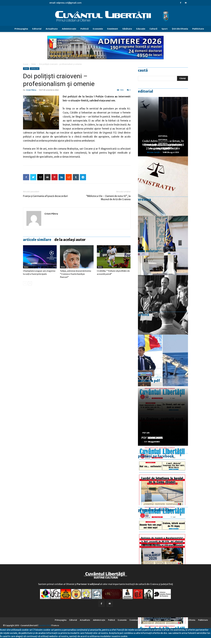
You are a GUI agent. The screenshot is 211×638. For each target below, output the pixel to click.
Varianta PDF (149, 381)
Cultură (153, 28)
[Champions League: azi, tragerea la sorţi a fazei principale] (40, 256)
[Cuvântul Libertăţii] (105, 16)
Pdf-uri (146, 433)
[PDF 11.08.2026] (163, 535)
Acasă (25, 64)
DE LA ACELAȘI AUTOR (70, 240)
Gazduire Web (45, 625)
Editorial (36, 28)
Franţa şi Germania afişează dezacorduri (45, 196)
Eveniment (112, 28)
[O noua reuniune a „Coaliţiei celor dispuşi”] (163, 245)
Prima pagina (21, 28)
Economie (98, 28)
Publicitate (198, 28)
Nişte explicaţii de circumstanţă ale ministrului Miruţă (163, 146)
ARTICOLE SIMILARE (37, 240)
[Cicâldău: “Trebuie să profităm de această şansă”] (114, 256)
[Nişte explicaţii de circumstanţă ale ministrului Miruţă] (163, 364)
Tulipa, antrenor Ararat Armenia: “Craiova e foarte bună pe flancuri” (75, 274)
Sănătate (127, 28)
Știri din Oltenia (180, 28)
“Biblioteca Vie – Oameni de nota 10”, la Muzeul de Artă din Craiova (108, 198)
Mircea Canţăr (153, 152)
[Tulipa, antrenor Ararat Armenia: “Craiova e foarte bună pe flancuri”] (77, 256)
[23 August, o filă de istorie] (163, 305)
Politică (84, 28)
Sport (165, 28)
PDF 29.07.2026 (152, 438)
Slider (33, 64)
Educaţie (140, 28)
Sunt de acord (135, 636)
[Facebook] (180, 3)
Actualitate (52, 28)
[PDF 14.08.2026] (163, 475)
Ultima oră (34, 68)
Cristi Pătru (31, 90)
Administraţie (69, 28)
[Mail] (185, 3)
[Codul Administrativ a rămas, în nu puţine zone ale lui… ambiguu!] (163, 186)
